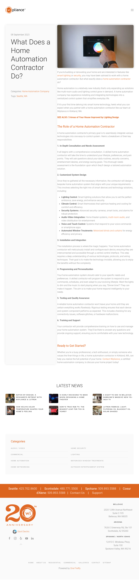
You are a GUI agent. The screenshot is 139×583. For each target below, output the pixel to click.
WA (25, 96)
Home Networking (20, 467)
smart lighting (64, 75)
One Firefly (75, 568)
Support (97, 493)
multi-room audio (116, 217)
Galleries (84, 563)
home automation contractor (116, 79)
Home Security (78, 448)
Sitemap (107, 563)
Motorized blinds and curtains (108, 230)
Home (31, 563)
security (77, 75)
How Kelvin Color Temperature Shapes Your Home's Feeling (29, 409)
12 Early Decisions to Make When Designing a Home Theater (74, 397)
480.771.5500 (69, 488)
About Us (41, 563)
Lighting (75, 454)
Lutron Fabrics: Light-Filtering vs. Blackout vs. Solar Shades (116, 409)
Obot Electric (23, 531)
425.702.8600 (28, 488)
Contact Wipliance (111, 359)
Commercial (17, 454)
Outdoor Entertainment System (87, 467)
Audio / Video (18, 448)
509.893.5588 (107, 488)
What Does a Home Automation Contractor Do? (30, 59)
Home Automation (20, 461)
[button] (132, 10)
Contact (96, 563)
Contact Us (77, 493)
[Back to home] (15, 10)
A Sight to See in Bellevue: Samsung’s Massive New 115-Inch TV (117, 397)
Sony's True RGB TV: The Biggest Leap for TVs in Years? (72, 409)
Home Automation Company (35, 91)
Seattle (20, 96)
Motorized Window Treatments (87, 461)
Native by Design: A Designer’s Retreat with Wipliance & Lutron (29, 397)
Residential (55, 563)
